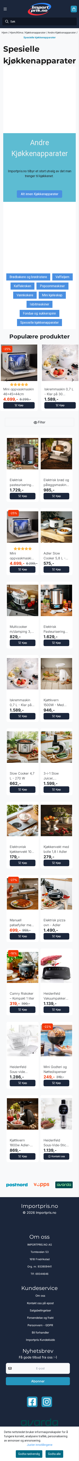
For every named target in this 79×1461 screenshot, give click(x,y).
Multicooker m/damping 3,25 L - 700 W (22, 629)
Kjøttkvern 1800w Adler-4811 (20, 1142)
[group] (19, 380)
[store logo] (39, 9)
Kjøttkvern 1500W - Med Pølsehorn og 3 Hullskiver (55, 702)
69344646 (41, 1273)
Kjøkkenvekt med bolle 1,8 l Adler (56, 849)
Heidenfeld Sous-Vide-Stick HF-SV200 (56, 1142)
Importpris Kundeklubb (40, 1339)
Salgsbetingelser (40, 1310)
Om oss (40, 1295)
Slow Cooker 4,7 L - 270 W (22, 775)
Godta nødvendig (29, 1454)
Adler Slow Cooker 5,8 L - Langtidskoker (54, 556)
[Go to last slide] (6, 380)
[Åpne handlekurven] (74, 9)
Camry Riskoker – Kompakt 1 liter (22, 995)
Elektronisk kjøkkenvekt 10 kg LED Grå (20, 849)
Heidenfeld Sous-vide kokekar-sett (19, 1069)
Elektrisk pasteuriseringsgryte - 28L (22, 482)
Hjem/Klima (17, 32)
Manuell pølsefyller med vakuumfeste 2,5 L (22, 922)
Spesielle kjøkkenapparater (39, 37)
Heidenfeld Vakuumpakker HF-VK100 (55, 996)
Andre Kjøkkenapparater (62, 32)
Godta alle (54, 1454)
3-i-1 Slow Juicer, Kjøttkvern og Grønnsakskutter (56, 776)
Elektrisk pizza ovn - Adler (54, 922)
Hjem (5, 32)
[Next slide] (72, 380)
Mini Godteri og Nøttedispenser (55, 1069)
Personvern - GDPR (40, 1325)
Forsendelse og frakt (40, 1317)
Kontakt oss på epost (40, 1303)
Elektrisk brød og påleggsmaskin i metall (56, 482)
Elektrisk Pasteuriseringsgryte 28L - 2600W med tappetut (56, 629)
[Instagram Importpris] (47, 1402)
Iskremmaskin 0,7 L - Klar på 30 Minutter (59, 391)
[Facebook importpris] (32, 1402)
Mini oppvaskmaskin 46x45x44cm (18, 391)
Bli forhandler (40, 1332)
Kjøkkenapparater (35, 32)
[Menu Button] (5, 9)
